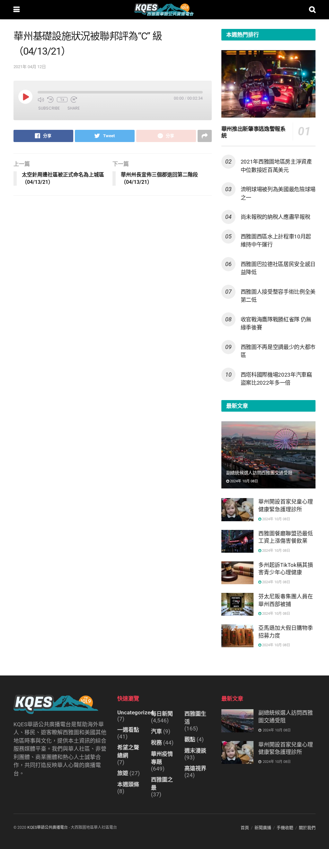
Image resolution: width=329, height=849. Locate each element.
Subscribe (49, 108)
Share (73, 108)
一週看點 (128, 730)
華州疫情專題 (162, 758)
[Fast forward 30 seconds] (74, 99)
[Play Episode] (25, 97)
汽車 (156, 731)
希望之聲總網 (128, 751)
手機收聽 (285, 827)
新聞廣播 (262, 827)
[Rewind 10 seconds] (50, 99)
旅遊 (122, 773)
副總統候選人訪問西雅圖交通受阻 (259, 472)
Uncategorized (135, 712)
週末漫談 (195, 750)
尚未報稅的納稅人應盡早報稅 (275, 217)
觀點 (189, 739)
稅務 (156, 742)
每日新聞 (162, 713)
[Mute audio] (41, 100)
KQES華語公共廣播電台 (47, 827)
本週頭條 (128, 784)
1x (62, 99)
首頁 (245, 827)
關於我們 (307, 827)
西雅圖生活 (195, 717)
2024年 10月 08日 (243, 481)
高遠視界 (195, 768)
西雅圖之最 (162, 783)
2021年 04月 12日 (29, 66)
